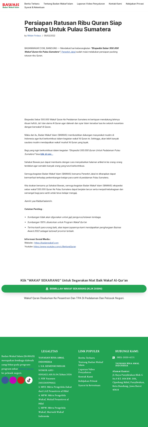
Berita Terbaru (31, 3)
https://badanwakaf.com (46, 242)
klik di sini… (46, 154)
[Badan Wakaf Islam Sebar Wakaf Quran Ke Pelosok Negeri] (11, 5)
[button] (47, 85)
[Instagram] (13, 380)
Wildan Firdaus (34, 35)
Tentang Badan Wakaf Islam (58, 3)
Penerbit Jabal (68, 51)
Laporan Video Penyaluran (91, 3)
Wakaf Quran (26, 369)
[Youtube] (21, 380)
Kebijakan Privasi (135, 3)
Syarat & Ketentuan (34, 7)
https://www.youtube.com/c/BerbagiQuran (55, 246)
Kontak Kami (115, 3)
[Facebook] (5, 380)
